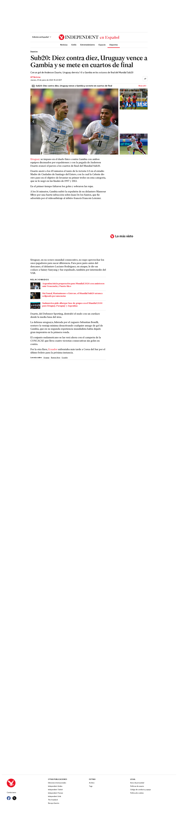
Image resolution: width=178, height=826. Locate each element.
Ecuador (52, 349)
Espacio (102, 45)
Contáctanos (11, 793)
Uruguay (35, 159)
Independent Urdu (54, 796)
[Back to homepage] (27, 783)
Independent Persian (55, 793)
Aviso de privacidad (137, 783)
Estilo (73, 45)
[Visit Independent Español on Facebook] (9, 798)
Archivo (91, 783)
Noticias (64, 45)
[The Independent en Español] (89, 37)
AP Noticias (35, 77)
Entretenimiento (87, 45)
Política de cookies (137, 793)
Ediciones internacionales (57, 783)
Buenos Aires (55, 358)
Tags (90, 786)
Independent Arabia (55, 786)
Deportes (113, 45)
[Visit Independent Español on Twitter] (14, 798)
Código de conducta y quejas (140, 790)
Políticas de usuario (137, 786)
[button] (41, 37)
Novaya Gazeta (53, 803)
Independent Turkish (55, 790)
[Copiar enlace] (145, 78)
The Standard (53, 800)
